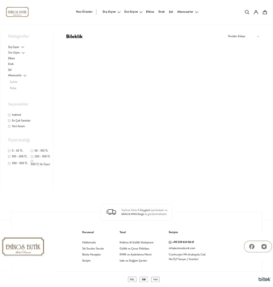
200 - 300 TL (42, 156)
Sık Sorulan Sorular (93, 248)
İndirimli (16, 115)
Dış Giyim (109, 12)
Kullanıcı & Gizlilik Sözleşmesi (136, 242)
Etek (162, 12)
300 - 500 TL (19, 163)
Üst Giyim (131, 12)
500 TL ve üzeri (40, 164)
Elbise (150, 12)
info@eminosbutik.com (182, 248)
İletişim (86, 260)
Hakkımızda (89, 242)
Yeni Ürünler (84, 12)
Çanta (13, 82)
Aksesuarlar (185, 12)
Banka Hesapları (91, 254)
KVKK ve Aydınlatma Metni (136, 254)
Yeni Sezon (18, 126)
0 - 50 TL (17, 151)
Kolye (13, 88)
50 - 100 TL (41, 151)
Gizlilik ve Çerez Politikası (134, 248)
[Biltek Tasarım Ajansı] (264, 279)
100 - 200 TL (19, 156)
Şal (171, 12)
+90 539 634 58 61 (183, 242)
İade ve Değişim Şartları (133, 260)
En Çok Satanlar (21, 120)
